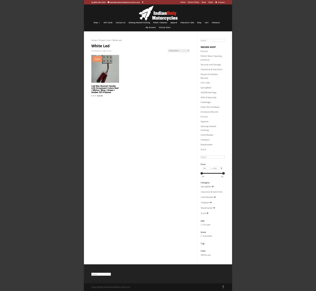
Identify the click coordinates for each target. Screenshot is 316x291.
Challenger (206, 102)
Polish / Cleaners (160, 23)
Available (207, 235)
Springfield (206, 87)
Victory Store (164, 28)
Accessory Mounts (209, 111)
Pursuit (204, 51)
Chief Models (207, 134)
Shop (204, 2)
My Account (151, 28)
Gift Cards (108, 23)
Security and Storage (211, 64)
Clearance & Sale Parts (211, 69)
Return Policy (193, 2)
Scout (203, 149)
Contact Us (120, 23)
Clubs (210, 2)
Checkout (216, 23)
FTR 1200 (205, 82)
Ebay (199, 23)
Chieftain (205, 139)
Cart (206, 23)
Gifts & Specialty (209, 97)
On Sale (206, 224)
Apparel (173, 23)
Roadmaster (207, 144)
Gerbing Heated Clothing (139, 23)
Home (183, 2)
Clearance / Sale (187, 23)
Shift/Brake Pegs (209, 92)
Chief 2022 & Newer (210, 107)
